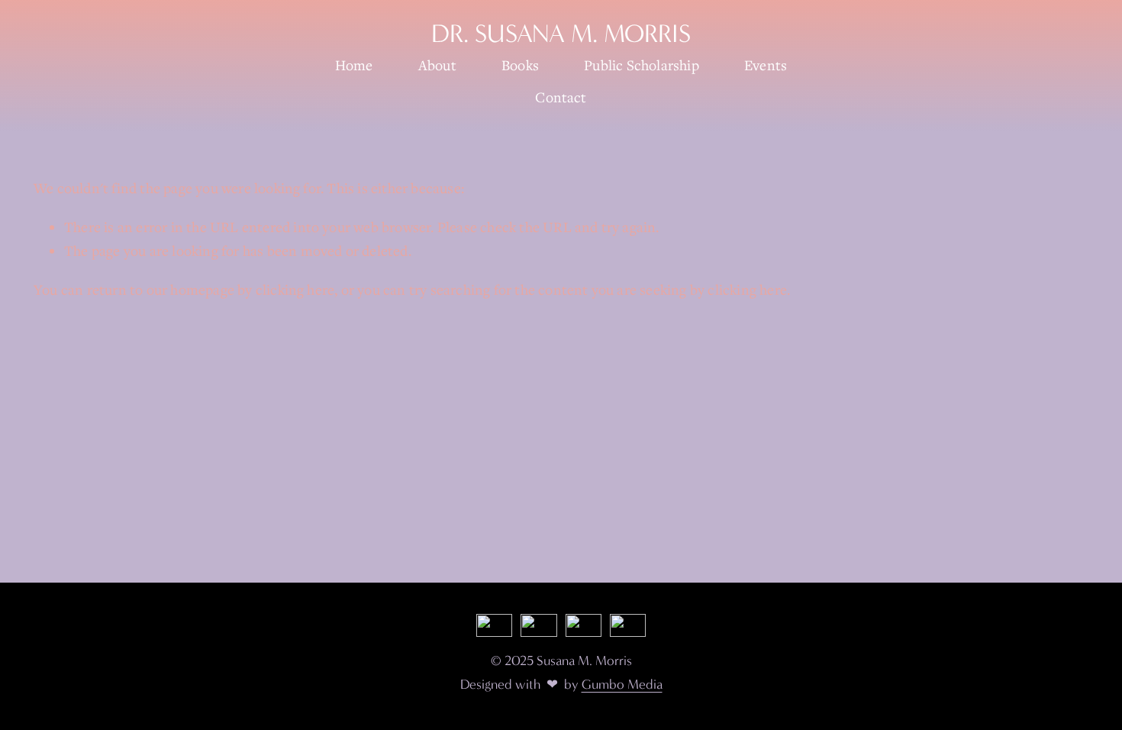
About (437, 65)
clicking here (295, 289)
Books (520, 65)
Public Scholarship (641, 65)
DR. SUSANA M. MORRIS (561, 33)
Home (354, 65)
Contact (560, 97)
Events (765, 65)
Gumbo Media (622, 685)
